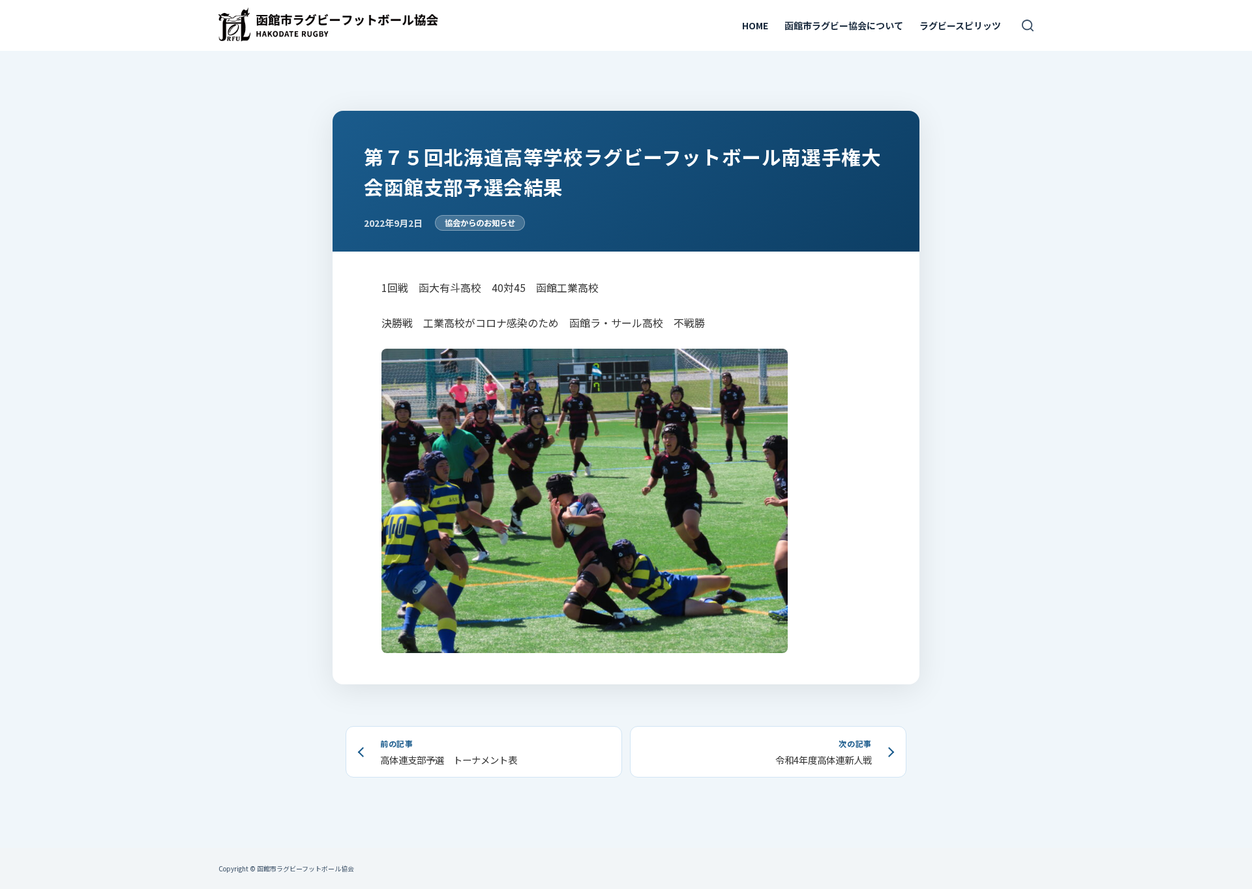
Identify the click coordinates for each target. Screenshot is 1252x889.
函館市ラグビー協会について (843, 25)
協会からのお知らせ (480, 223)
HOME (755, 25)
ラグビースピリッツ (960, 25)
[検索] (1028, 25)
